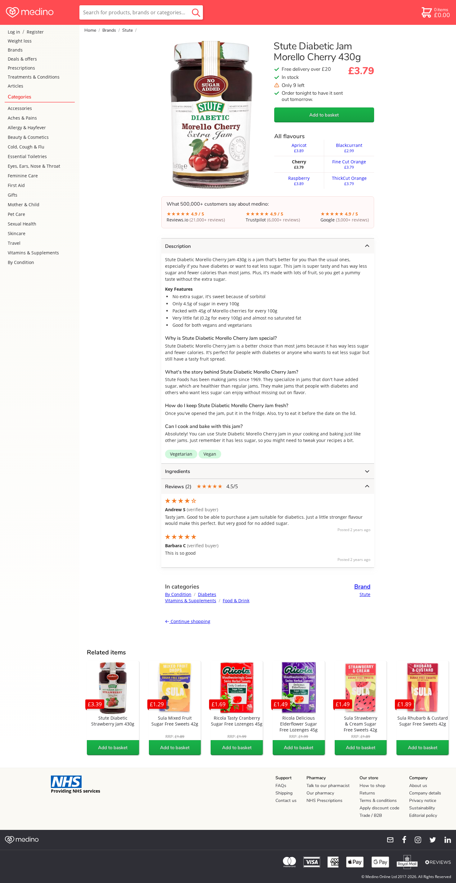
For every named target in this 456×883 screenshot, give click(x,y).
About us (418, 786)
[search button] (196, 12)
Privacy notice (422, 800)
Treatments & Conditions (34, 77)
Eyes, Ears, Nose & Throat (34, 166)
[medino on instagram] (415, 840)
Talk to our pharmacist (328, 786)
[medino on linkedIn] (445, 840)
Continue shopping (189, 621)
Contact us (286, 800)
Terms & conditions (378, 800)
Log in (14, 32)
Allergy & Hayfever (27, 127)
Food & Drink (236, 600)
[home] (39, 12)
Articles (15, 86)
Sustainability (422, 808)
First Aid (16, 185)
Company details (425, 793)
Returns (367, 793)
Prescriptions (21, 68)
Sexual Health (22, 224)
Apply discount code (379, 808)
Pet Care (16, 214)
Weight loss (20, 41)
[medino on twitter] (430, 840)
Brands (15, 50)
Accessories (20, 108)
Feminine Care (23, 176)
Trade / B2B (371, 815)
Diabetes (207, 594)
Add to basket (324, 115)
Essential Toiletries (27, 156)
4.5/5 (201, 486)
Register (35, 32)
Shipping (284, 793)
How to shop (372, 786)
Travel (14, 243)
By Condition (21, 262)
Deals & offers (22, 59)
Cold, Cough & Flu (26, 147)
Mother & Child (23, 204)
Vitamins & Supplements (33, 253)
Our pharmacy (320, 793)
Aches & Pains (22, 118)
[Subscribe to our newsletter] (388, 840)
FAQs (280, 786)
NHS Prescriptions (324, 800)
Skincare (16, 233)
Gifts (12, 195)
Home (90, 30)
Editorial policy (423, 815)
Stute (127, 30)
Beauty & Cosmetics (28, 137)
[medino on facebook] (400, 840)
